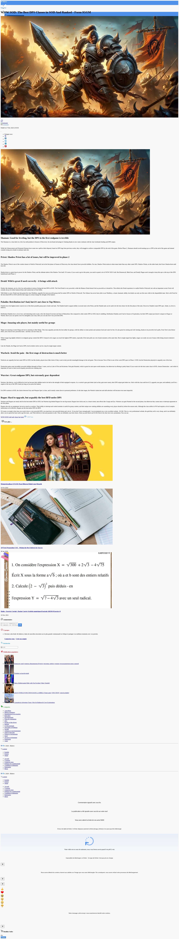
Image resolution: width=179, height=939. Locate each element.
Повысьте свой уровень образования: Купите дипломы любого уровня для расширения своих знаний (46, 663)
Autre (6, 741)
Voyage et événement (10, 737)
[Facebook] (91, 138)
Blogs (6, 769)
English (6, 752)
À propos (7, 760)
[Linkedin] (91, 143)
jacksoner (6, 124)
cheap (16, 417)
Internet (6, 724)
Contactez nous (9, 762)
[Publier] (20, 624)
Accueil (6, 758)
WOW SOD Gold (6, 417)
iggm (22, 417)
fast (19, 417)
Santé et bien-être (9, 732)
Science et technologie (11, 734)
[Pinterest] (91, 146)
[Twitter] (91, 141)
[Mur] (91, 136)
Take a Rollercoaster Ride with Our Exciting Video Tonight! (32, 683)
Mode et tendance (9, 712)
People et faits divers (10, 722)
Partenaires (7, 767)
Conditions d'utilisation (11, 765)
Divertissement (8, 717)
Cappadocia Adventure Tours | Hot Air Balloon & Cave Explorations (34, 702)
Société (6, 729)
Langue (4, 749)
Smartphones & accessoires (12, 714)
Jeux (5, 721)
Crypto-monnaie (9, 726)
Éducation (7, 716)
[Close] (2, 864)
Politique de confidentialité (12, 764)
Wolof (6, 755)
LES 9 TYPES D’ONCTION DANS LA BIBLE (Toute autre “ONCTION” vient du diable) (41, 693)
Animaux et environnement (12, 731)
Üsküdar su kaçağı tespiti (21, 673)
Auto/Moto (7, 711)
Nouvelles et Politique (10, 727)
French (6, 754)
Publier (3, 937)
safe (13, 417)
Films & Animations (10, 719)
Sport (6, 736)
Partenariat (7, 739)
